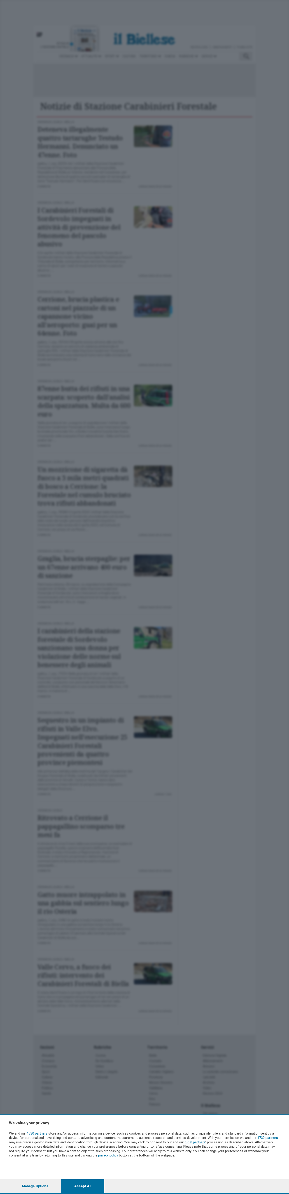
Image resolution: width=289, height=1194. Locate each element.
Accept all (82, 1186)
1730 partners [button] (37, 1133)
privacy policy (108, 1155)
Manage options (35, 1186)
